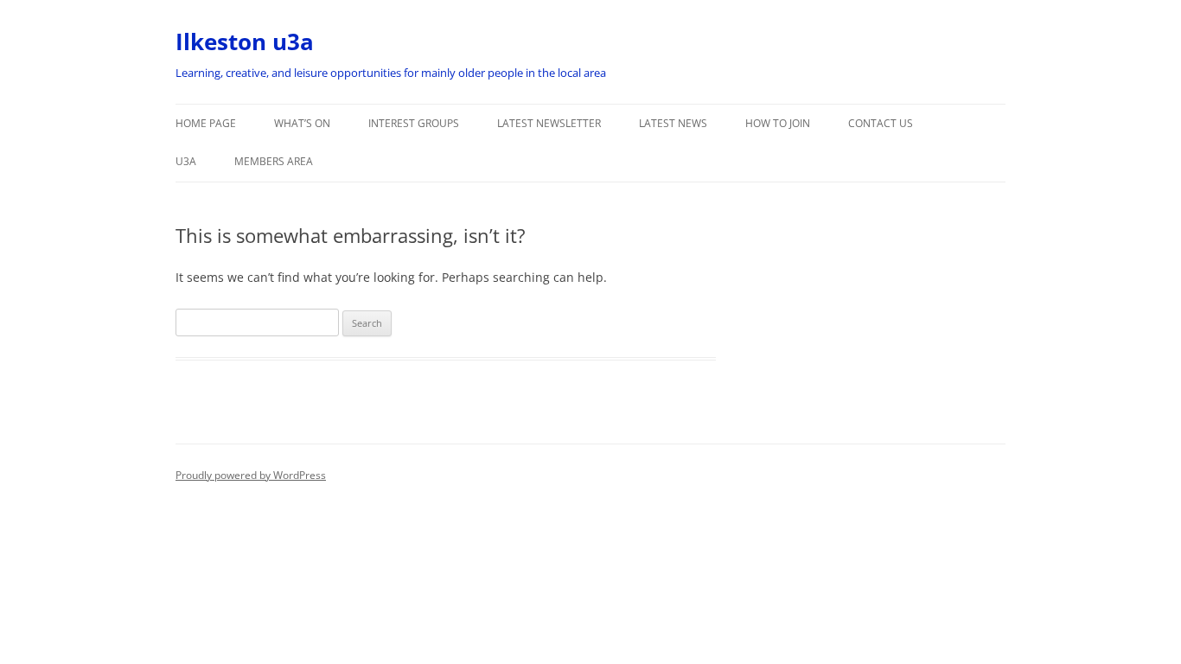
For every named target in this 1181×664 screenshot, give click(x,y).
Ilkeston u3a (245, 41)
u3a (186, 161)
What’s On (302, 123)
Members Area (273, 161)
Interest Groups (413, 123)
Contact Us (880, 123)
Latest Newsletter (549, 123)
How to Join (777, 123)
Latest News (673, 123)
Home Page (206, 123)
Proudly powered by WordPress (251, 475)
